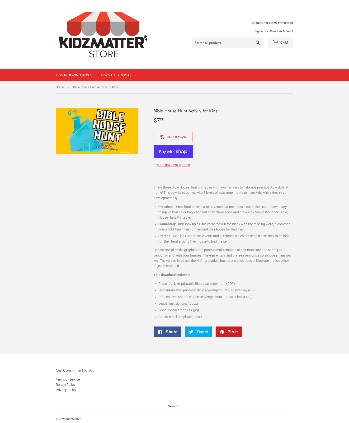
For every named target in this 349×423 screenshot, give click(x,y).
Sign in (259, 31)
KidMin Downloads (73, 75)
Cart (283, 42)
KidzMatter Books (116, 75)
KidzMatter (73, 419)
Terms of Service (68, 379)
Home (60, 87)
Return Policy (65, 384)
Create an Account (281, 31)
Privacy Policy (66, 390)
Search (173, 406)
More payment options (173, 165)
